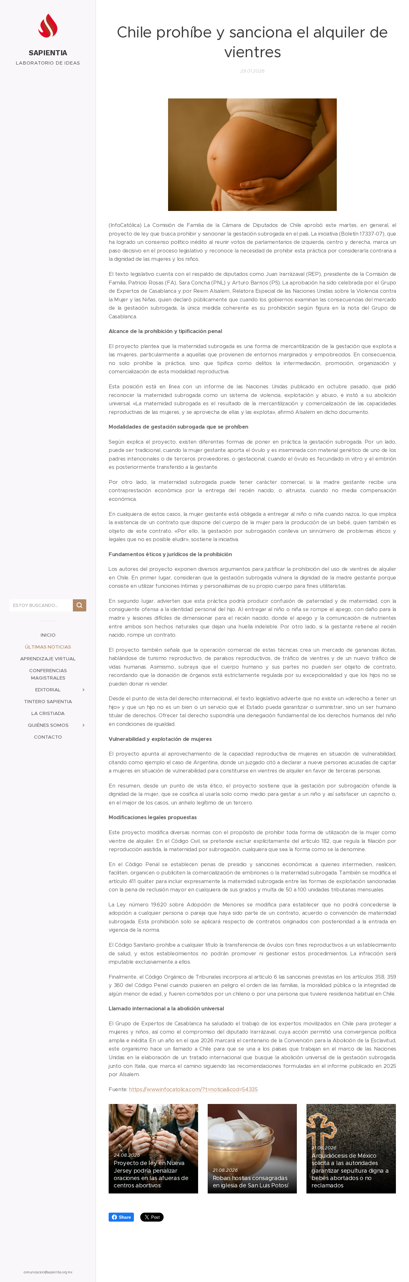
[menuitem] (48, 635)
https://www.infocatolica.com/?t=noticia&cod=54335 (193, 1089)
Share (125, 1217)
